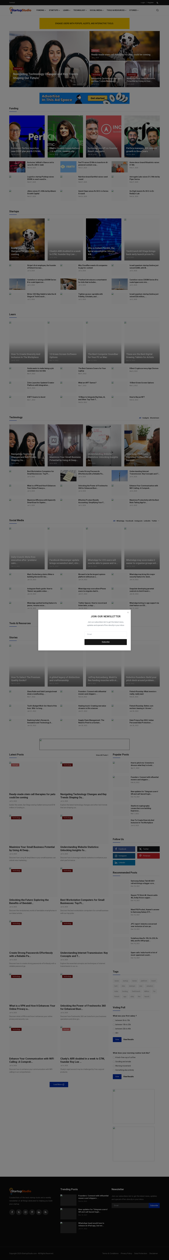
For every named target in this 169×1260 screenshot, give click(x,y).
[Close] (128, 612)
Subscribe (106, 642)
